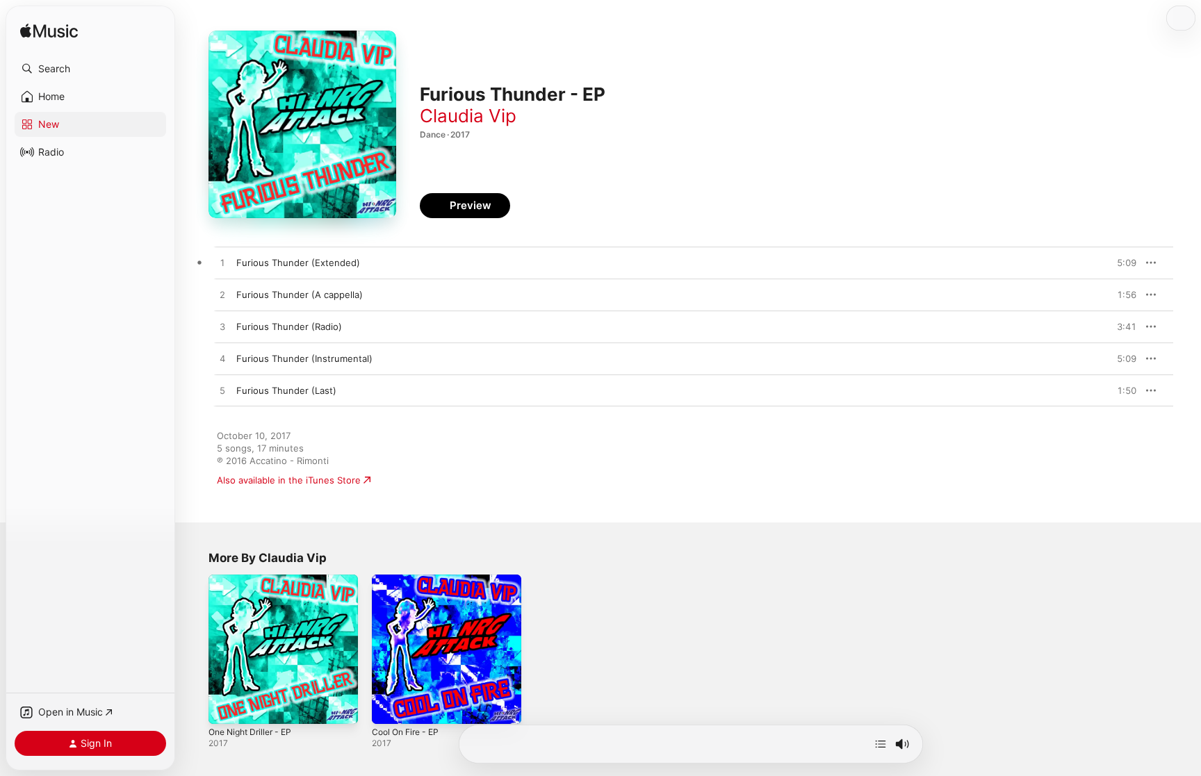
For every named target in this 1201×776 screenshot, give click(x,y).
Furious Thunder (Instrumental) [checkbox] (304, 358)
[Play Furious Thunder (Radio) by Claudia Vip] (222, 327)
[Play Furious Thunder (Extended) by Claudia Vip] (222, 263)
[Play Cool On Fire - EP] (389, 706)
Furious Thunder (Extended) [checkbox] (298, 262)
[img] (49, 32)
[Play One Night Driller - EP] (225, 706)
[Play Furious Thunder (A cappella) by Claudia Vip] (222, 295)
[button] (90, 69)
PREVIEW (1121, 262)
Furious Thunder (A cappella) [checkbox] (299, 294)
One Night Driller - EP (255, 580)
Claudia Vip (468, 115)
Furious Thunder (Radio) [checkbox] (289, 326)
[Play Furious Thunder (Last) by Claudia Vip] (222, 391)
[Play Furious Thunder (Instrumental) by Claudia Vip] (222, 359)
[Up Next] (880, 744)
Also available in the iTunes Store (289, 480)
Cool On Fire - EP (409, 580)
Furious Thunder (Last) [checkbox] (286, 390)
